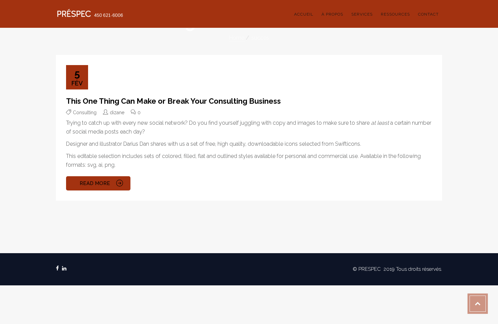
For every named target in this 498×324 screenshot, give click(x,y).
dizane (117, 112)
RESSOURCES (395, 14)
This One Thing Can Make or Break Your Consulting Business (173, 101)
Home (236, 38)
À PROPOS (332, 14)
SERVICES (362, 14)
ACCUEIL (303, 14)
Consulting (85, 112)
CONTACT (428, 14)
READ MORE (95, 183)
